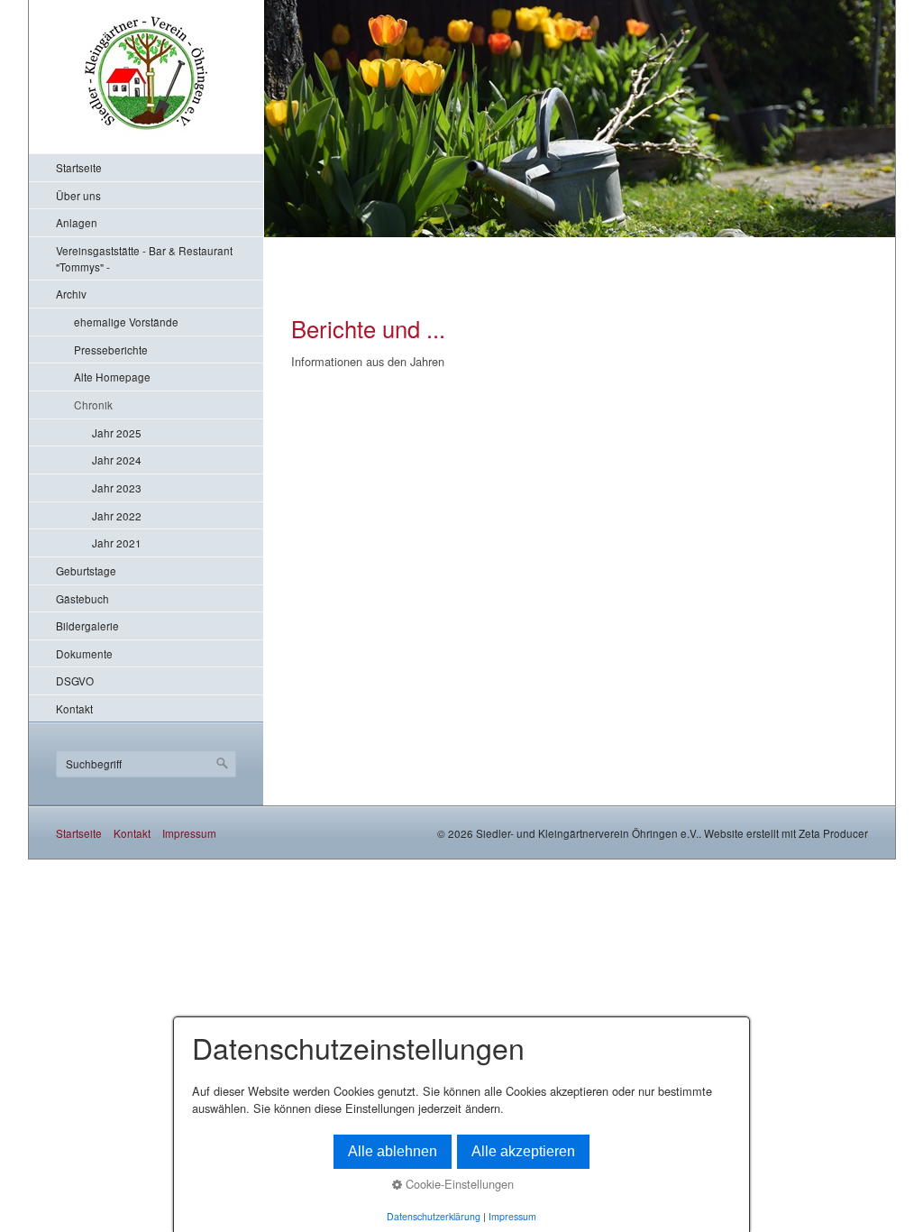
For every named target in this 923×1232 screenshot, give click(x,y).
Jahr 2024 (117, 459)
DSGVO (75, 680)
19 (514, 243)
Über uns (78, 195)
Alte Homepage (112, 376)
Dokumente (84, 653)
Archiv (71, 293)
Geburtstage (86, 570)
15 (460, 243)
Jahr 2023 (117, 487)
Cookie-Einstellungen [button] (458, 1183)
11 (406, 243)
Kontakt (74, 708)
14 (446, 243)
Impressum (189, 833)
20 (528, 243)
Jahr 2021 (117, 542)
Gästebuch (82, 598)
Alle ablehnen (392, 1151)
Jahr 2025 (117, 432)
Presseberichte (111, 349)
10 (392, 243)
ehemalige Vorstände (126, 321)
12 (419, 243)
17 (487, 243)
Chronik (93, 404)
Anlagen (76, 222)
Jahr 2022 (117, 515)
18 (501, 243)
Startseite (79, 167)
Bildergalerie (87, 625)
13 (433, 243)
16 (474, 243)
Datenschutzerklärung (433, 1216)
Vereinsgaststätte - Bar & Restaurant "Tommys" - (144, 258)
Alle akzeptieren (523, 1151)
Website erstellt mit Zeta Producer (786, 833)
